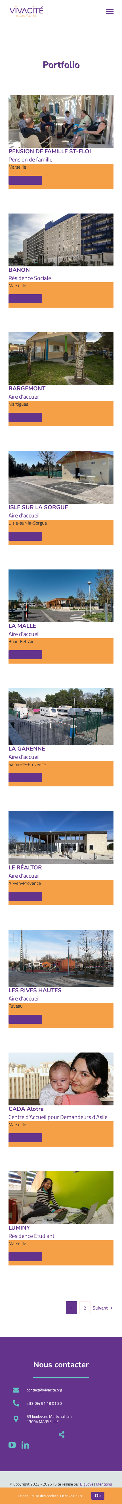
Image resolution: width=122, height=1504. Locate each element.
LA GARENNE (27, 749)
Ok (98, 1496)
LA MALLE (22, 626)
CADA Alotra (26, 1109)
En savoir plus (25, 180)
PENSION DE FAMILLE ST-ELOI (50, 151)
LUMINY (19, 1228)
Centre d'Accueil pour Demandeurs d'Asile (58, 1117)
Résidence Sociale (30, 278)
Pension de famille (30, 159)
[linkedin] (25, 1445)
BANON (19, 270)
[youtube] (12, 1445)
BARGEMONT (27, 388)
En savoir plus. (71, 1496)
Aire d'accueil (24, 396)
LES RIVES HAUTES (35, 990)
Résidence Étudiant (31, 1235)
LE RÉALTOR (25, 867)
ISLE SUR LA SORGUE (38, 507)
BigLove (86, 1484)
